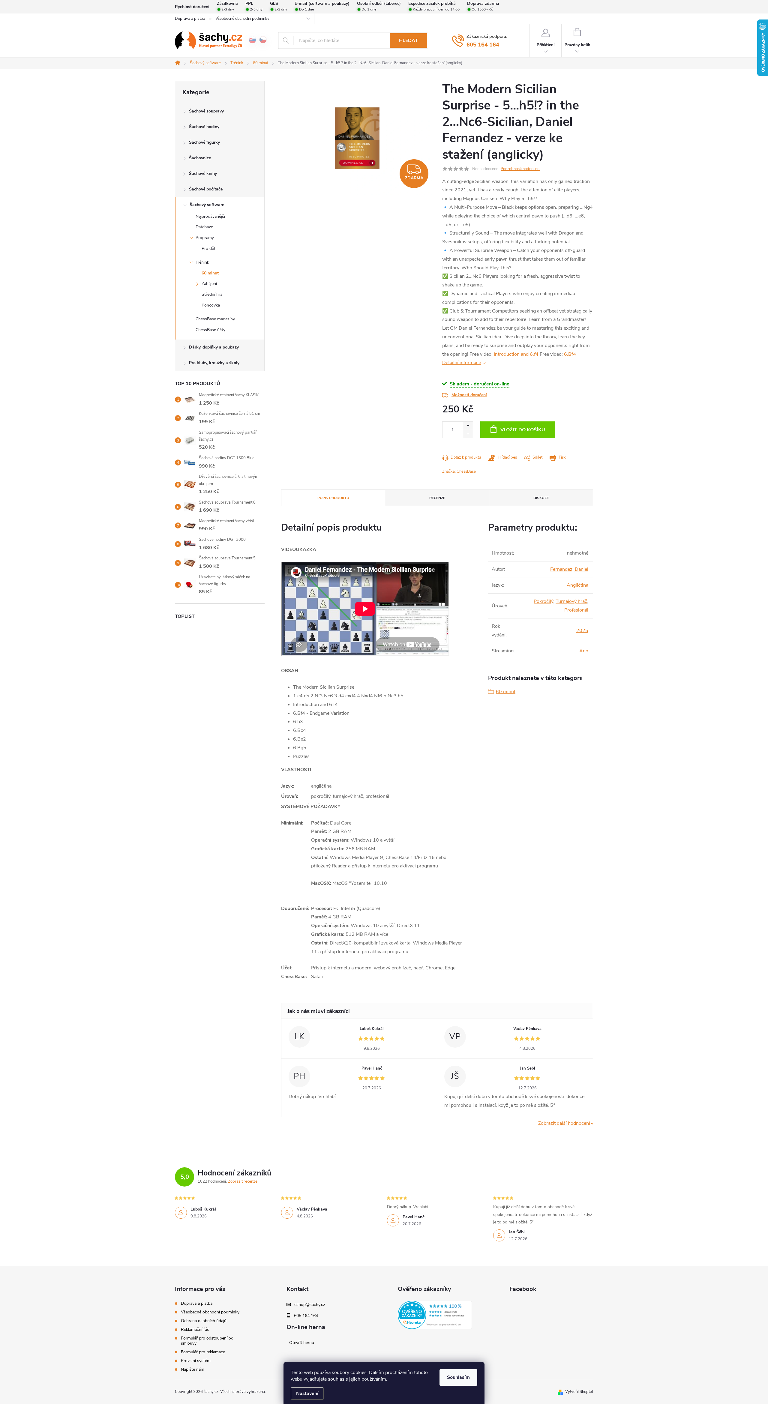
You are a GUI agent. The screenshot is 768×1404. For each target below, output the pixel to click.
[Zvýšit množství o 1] (468, 426)
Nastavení (307, 1393)
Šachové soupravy (206, 111)
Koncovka (211, 305)
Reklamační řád (195, 1329)
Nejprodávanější (210, 216)
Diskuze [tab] (541, 497)
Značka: (459, 471)
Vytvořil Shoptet (579, 1391)
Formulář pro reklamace (203, 1352)
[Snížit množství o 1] (468, 434)
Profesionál (576, 610)
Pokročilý (543, 601)
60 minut (210, 273)
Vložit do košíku (522, 430)
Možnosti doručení (469, 395)
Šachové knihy (203, 173)
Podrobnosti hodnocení (520, 168)
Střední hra (212, 294)
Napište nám (192, 1369)
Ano (583, 651)
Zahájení (209, 283)
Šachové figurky (204, 142)
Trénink (202, 262)
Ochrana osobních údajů (203, 1321)
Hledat (408, 40)
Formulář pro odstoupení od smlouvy (207, 1340)
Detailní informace (461, 362)
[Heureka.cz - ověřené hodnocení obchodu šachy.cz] (435, 1315)
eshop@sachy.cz (309, 1305)
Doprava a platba (190, 18)
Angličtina (577, 585)
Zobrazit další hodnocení (564, 1123)
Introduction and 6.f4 (516, 354)
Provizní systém (196, 1361)
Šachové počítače (206, 189)
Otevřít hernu (301, 1343)
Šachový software (207, 205)
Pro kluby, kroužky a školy (214, 363)
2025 (582, 630)
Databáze (204, 227)
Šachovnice (200, 158)
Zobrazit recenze (242, 1181)
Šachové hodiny (204, 127)
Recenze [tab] (437, 497)
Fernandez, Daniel (569, 569)
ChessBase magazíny (215, 319)
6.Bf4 (570, 354)
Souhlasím (458, 1377)
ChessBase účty (210, 330)
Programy (205, 238)
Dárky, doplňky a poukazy (214, 347)
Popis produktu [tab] (333, 497)
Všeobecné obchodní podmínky (242, 18)
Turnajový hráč (571, 601)
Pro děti (209, 248)
